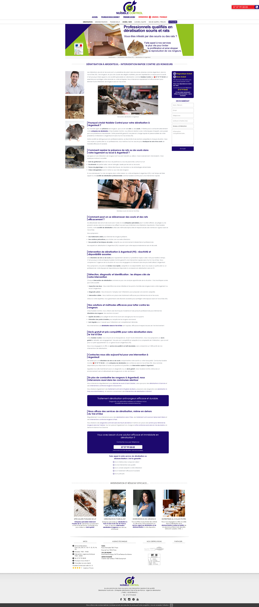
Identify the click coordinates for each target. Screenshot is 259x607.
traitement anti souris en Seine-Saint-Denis (150, 417)
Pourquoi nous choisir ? (110, 17)
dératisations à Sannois (157, 383)
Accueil (95, 17)
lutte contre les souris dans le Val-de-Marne (150, 425)
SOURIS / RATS (127, 22)
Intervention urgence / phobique (153, 17)
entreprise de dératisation (99, 131)
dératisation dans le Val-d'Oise (112, 325)
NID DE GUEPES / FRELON (157, 22)
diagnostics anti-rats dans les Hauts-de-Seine (115, 423)
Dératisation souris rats (105, 590)
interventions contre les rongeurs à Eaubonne (105, 386)
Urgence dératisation (153, 590)
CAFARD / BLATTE (140, 22)
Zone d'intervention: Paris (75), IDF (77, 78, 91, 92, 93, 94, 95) (86, 547)
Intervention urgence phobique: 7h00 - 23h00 (85, 555)
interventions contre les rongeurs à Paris (103, 419)
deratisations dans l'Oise (124, 417)
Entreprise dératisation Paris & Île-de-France (130, 590)
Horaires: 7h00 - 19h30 (81, 552)
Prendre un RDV (129, 17)
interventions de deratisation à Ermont (138, 391)
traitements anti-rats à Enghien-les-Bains (122, 389)
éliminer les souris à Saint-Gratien (124, 383)
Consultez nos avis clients (83, 563)
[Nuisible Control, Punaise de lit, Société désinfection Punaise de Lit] (129, 7)
